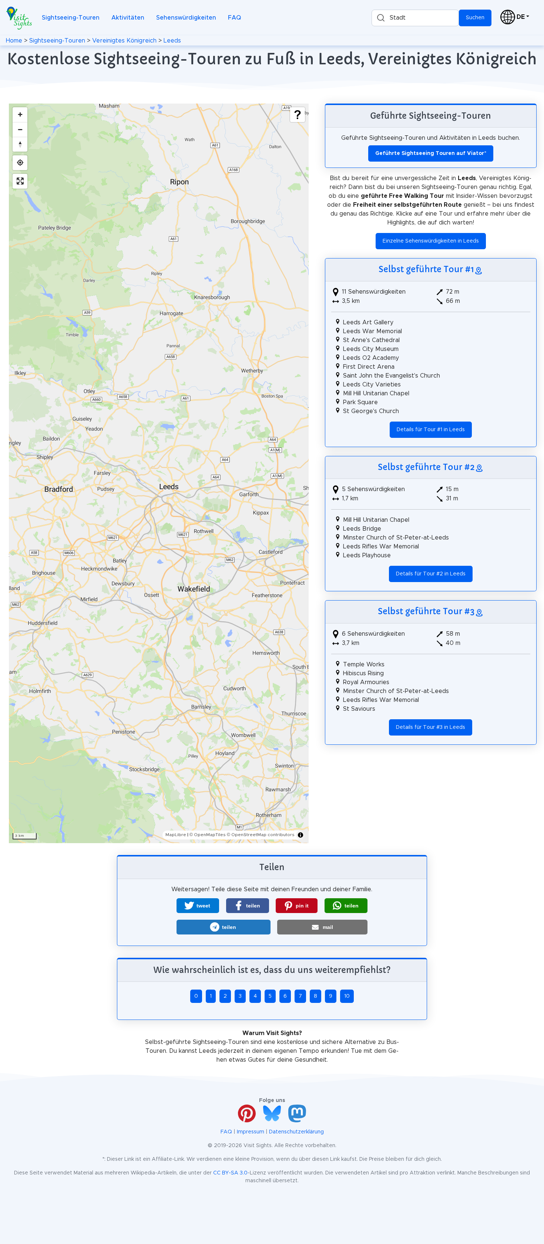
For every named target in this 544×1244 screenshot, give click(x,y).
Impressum (250, 1132)
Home (14, 41)
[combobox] (415, 18)
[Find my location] (20, 162)
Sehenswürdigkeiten (186, 18)
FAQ (234, 18)
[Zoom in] (20, 114)
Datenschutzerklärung (296, 1132)
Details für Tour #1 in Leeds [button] (431, 429)
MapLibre (175, 834)
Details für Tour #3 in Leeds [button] (430, 727)
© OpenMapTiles (207, 834)
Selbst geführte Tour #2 (426, 467)
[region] (159, 473)
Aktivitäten (127, 18)
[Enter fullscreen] (20, 181)
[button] (198, 905)
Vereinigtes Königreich (124, 41)
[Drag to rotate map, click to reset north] (20, 144)
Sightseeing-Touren (71, 18)
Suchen (475, 17)
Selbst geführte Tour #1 (426, 269)
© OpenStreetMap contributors (261, 834)
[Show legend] (297, 114)
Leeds (172, 41)
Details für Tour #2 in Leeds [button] (431, 574)
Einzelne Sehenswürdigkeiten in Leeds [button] (431, 241)
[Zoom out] (20, 129)
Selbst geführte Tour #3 (426, 611)
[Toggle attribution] (300, 835)
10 (347, 996)
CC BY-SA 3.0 (230, 1173)
